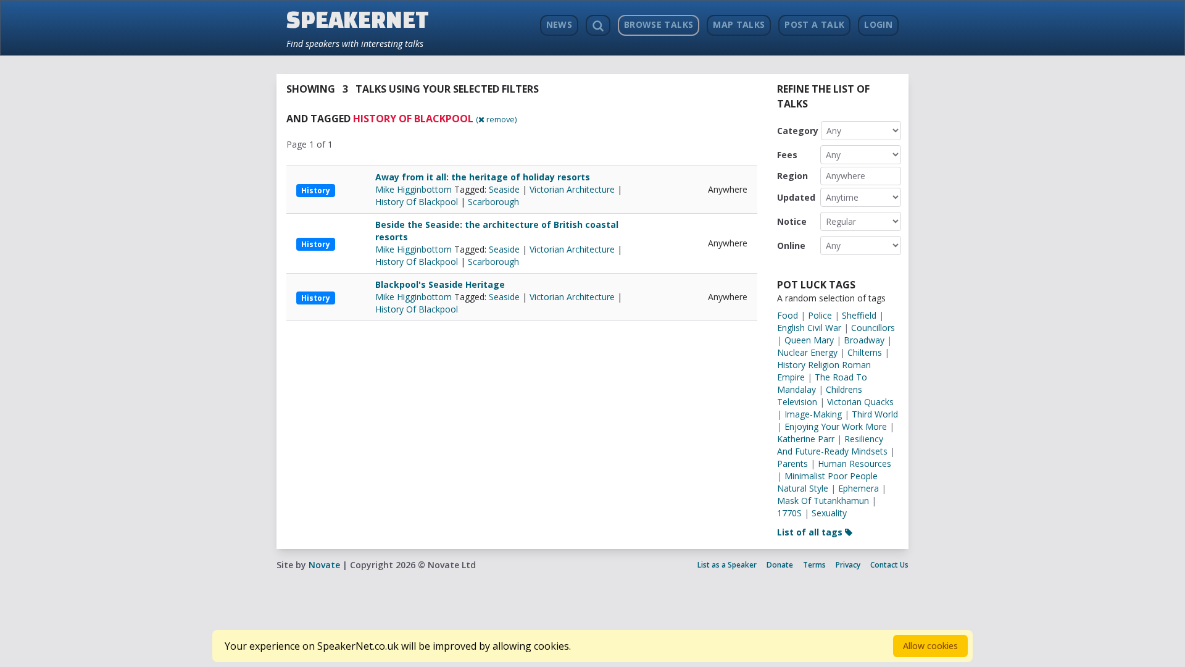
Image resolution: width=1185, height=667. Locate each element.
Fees (787, 155)
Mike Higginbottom (414, 189)
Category (797, 130)
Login (878, 24)
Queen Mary (809, 340)
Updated (796, 197)
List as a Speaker (727, 565)
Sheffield (859, 315)
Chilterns (864, 352)
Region (792, 176)
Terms (814, 565)
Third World (875, 414)
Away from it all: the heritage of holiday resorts (482, 177)
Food (787, 315)
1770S (789, 513)
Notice (792, 221)
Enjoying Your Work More (835, 426)
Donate (780, 565)
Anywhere (845, 176)
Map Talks (739, 24)
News (559, 24)
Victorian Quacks (860, 402)
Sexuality (829, 513)
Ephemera (858, 488)
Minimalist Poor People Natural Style (827, 482)
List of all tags (811, 532)
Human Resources (854, 463)
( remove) (496, 119)
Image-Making (813, 414)
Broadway (864, 340)
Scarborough (493, 202)
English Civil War (809, 328)
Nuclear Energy (807, 352)
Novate (324, 565)
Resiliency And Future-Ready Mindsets (832, 445)
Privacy (848, 565)
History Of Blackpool (416, 202)
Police (820, 315)
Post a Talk (814, 24)
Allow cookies (930, 646)
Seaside (504, 189)
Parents (792, 463)
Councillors (873, 328)
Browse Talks (658, 24)
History (315, 190)
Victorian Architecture (572, 189)
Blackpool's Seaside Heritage (440, 284)
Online (791, 245)
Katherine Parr (805, 439)
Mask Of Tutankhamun (823, 500)
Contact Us (889, 565)
